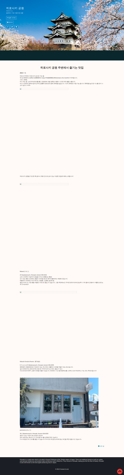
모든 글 (101, 446)
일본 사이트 (12, 17)
